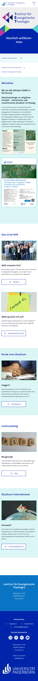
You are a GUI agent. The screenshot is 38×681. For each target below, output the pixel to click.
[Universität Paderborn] (19, 668)
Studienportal (16, 404)
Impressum (13, 624)
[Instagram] (10, 637)
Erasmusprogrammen (16, 546)
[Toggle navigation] (21, 58)
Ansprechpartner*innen (16, 333)
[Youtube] (28, 637)
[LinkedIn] (22, 637)
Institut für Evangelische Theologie (16, 3)
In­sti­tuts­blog (9, 426)
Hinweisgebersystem (21, 627)
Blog (16, 473)
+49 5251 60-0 (19, 658)
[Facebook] (16, 637)
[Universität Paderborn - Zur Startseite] (4, 4)
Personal (16, 282)
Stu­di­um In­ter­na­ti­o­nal (9, 58)
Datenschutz (29, 624)
